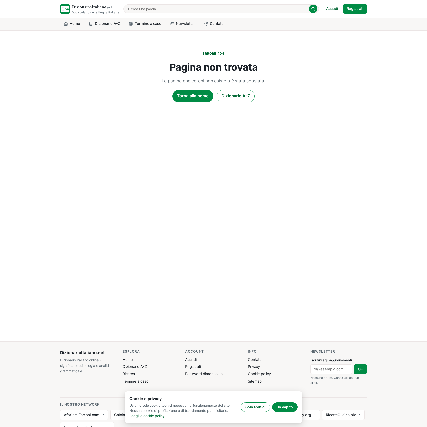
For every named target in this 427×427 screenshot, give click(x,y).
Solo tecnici (255, 407)
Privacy (254, 366)
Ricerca (129, 374)
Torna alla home (193, 95)
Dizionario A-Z (235, 95)
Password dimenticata (204, 374)
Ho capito (285, 407)
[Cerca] (313, 9)
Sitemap (255, 381)
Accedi (332, 8)
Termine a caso (136, 381)
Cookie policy (259, 374)
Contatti (254, 359)
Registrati (355, 8)
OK (360, 369)
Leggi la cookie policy (147, 416)
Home (128, 359)
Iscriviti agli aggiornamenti (331, 360)
